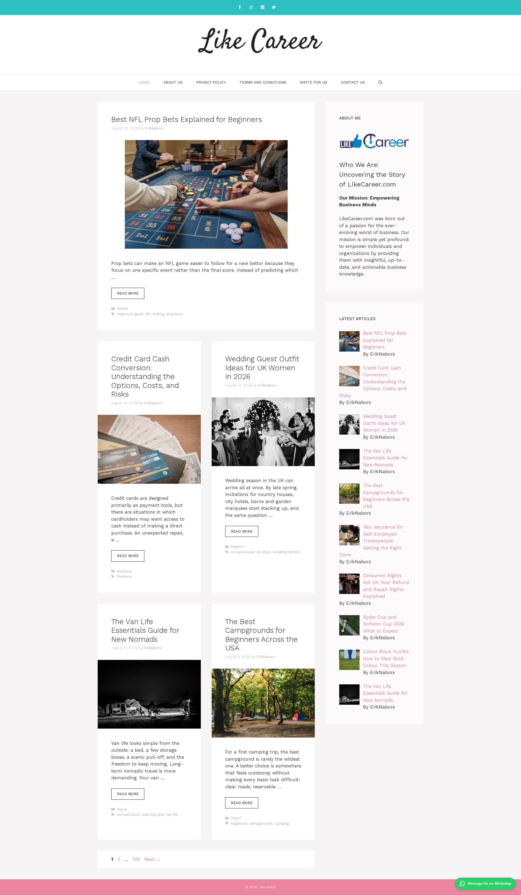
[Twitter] (273, 7)
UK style (263, 552)
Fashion (237, 547)
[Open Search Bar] (380, 82)
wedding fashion (286, 552)
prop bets (174, 314)
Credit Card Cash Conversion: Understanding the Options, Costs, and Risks (145, 377)
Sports (122, 308)
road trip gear (153, 814)
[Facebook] (239, 7)
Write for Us (313, 82)
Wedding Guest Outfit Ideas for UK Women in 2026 (262, 368)
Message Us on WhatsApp (490, 883)
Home (144, 82)
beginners (239, 823)
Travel (122, 809)
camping (282, 823)
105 (136, 859)
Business (124, 571)
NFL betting (154, 314)
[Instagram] (251, 7)
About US (173, 82)
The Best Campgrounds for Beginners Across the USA (261, 634)
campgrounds (261, 823)
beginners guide (130, 314)
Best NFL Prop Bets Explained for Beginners (186, 119)
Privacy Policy (211, 82)
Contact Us (353, 82)
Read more (128, 293)
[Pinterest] (262, 7)
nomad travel (128, 814)
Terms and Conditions (262, 82)
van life (172, 814)
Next (152, 859)
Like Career (260, 42)
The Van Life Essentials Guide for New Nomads (145, 630)
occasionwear (243, 552)
